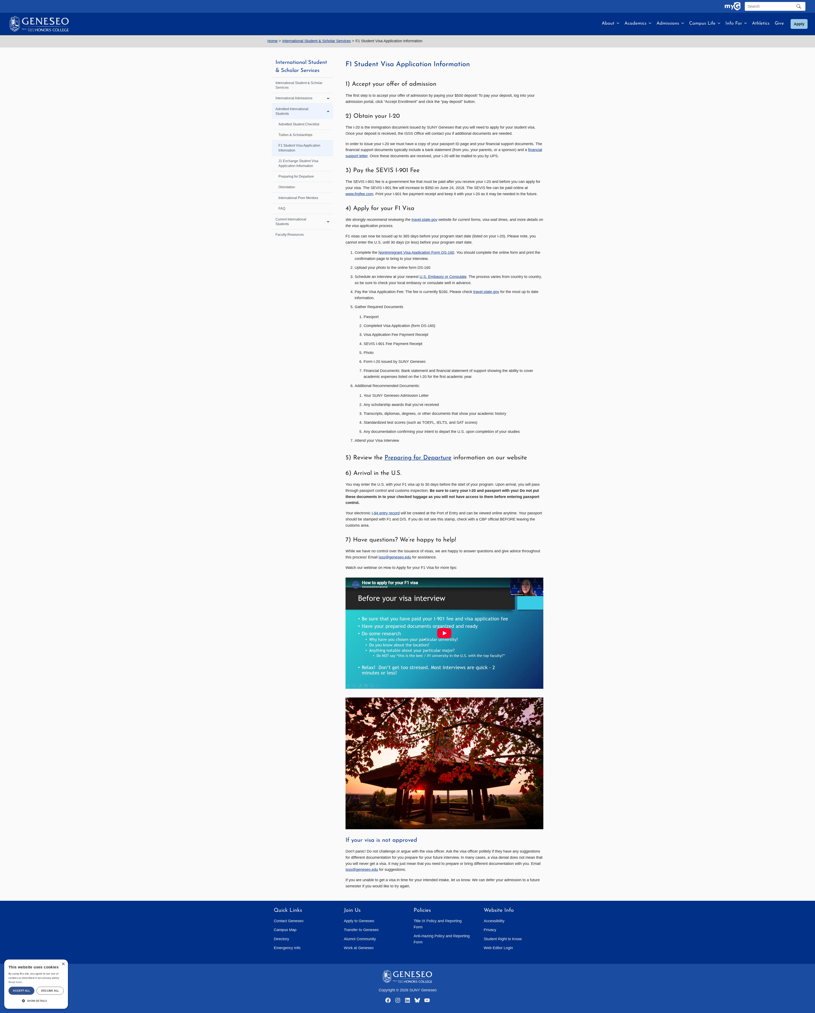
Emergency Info (287, 948)
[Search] (798, 6)
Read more (15, 982)
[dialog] (36, 984)
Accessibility (494, 921)
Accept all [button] (21, 990)
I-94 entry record (386, 513)
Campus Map (285, 930)
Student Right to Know (503, 939)
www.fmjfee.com (359, 194)
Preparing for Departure (418, 458)
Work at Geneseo (359, 948)
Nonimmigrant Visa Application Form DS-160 (416, 252)
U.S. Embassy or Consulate (443, 277)
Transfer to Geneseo (361, 930)
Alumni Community (360, 939)
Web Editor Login (498, 948)
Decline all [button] (50, 990)
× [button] (63, 964)
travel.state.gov (486, 292)
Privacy (490, 930)
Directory (281, 939)
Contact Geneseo (289, 921)
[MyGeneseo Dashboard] (733, 6)
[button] (616, 23)
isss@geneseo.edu (395, 557)
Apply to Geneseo (359, 921)
